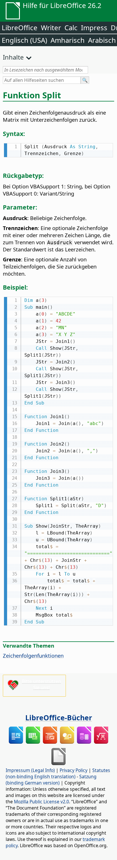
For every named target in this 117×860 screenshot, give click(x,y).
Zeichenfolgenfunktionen (33, 655)
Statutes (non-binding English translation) (58, 773)
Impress (94, 27)
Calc (71, 27)
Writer (51, 27)
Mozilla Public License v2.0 (41, 801)
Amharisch (68, 40)
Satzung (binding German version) (51, 779)
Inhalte (13, 57)
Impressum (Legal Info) (30, 770)
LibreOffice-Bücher (58, 717)
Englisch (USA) (24, 40)
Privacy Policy (73, 770)
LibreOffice (19, 27)
